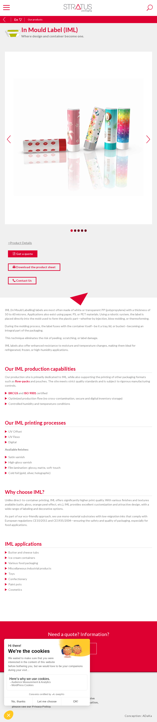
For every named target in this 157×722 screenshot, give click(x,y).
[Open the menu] (6, 8)
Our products (35, 19)
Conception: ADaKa (138, 716)
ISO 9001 (29, 393)
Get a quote (24, 254)
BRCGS (13, 393)
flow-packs (22, 381)
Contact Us (24, 280)
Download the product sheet (36, 267)
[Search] (149, 7)
